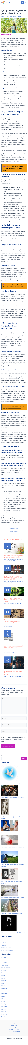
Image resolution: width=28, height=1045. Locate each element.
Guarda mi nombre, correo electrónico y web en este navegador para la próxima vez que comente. (13, 739)
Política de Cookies (6, 947)
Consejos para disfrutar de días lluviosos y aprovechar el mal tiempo (13, 673)
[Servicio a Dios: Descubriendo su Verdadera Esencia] (9, 857)
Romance (3, 1011)
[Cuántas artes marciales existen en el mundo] (9, 890)
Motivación (4, 993)
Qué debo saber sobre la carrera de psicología (13, 832)
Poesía (3, 1001)
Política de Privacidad (7, 950)
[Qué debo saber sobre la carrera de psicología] (9, 825)
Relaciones (4, 1006)
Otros (2, 998)
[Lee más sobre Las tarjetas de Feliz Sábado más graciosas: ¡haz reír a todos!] (14, 548)
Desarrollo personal (6, 967)
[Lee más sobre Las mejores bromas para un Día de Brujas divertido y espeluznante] (14, 637)
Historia (3, 985)
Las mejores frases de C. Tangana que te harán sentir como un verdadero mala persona (14, 621)
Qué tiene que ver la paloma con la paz (11, 783)
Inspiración (4, 988)
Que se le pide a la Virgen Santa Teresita (11, 913)
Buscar (3, 755)
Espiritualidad (4, 975)
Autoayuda (4, 962)
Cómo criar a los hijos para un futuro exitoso (12, 797)
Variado (3, 1017)
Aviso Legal (4, 942)
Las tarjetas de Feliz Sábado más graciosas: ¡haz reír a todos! (13, 556)
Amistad (3, 957)
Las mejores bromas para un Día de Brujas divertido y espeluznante (13, 647)
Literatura (3, 991)
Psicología (4, 1004)
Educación (4, 970)
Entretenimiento (17, 16)
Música (3, 996)
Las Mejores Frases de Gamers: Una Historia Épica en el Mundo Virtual (13, 599)
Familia (3, 978)
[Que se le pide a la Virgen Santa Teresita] (9, 905)
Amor (2, 960)
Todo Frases (9, 3)
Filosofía (3, 980)
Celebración (4, 965)
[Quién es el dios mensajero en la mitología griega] (5, 807)
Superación (4, 1014)
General (3, 983)
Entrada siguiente (14, 531)
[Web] (14, 731)
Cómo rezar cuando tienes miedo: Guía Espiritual (13, 932)
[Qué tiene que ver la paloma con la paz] (9, 773)
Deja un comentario (8, 559)
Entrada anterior (14, 528)
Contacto (3, 945)
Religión (3, 1009)
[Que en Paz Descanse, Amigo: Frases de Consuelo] (9, 874)
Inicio (2, 940)
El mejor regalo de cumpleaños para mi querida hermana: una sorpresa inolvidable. (13, 577)
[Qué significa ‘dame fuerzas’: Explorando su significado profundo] (9, 840)
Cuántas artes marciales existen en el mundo (12, 897)
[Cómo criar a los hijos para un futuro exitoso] (9, 790)
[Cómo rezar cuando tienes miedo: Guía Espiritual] (9, 923)
